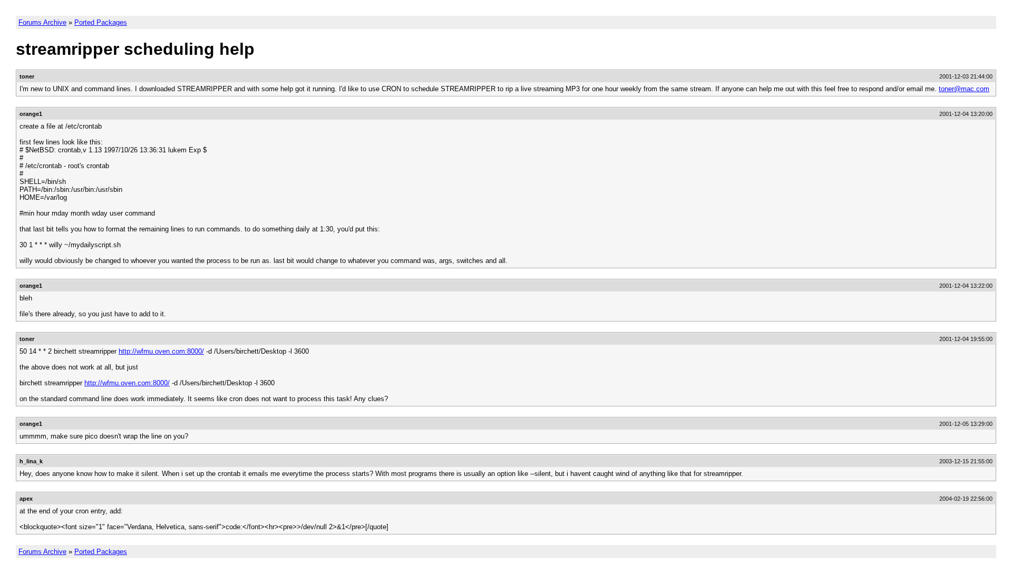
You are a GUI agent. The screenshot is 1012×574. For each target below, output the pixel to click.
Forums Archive (42, 22)
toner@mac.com (964, 89)
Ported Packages (100, 22)
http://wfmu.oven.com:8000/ (161, 351)
